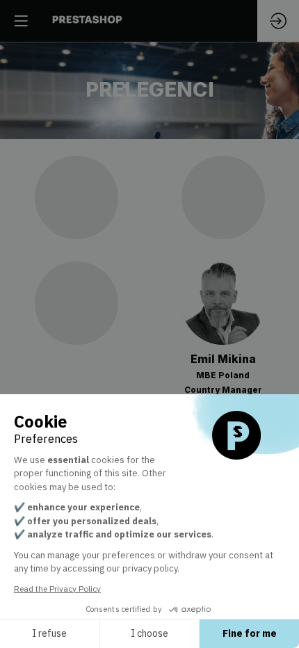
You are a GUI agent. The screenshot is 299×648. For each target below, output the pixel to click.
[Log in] (278, 21)
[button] (21, 21)
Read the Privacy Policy (57, 588)
